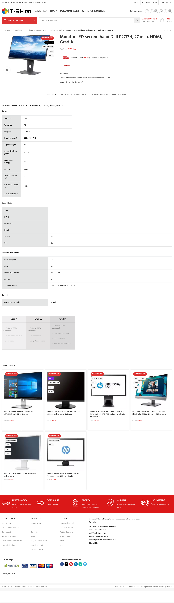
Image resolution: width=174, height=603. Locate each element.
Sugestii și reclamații (9, 545)
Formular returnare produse (12, 540)
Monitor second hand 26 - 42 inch (49, 30)
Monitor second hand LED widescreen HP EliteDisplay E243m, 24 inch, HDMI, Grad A (149, 413)
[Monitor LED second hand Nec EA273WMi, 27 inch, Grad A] (23, 452)
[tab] (52, 95)
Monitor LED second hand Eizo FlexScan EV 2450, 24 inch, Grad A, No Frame (63, 413)
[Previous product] (164, 30)
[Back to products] (167, 30)
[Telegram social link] (170, 11)
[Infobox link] (150, 20)
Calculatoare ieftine (38, 545)
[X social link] (152, 11)
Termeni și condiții (67, 523)
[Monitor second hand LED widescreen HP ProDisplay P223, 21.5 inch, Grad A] (65, 452)
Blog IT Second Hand (39, 540)
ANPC (62, 540)
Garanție (34, 532)
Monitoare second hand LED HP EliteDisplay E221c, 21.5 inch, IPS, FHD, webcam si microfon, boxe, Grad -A (108, 414)
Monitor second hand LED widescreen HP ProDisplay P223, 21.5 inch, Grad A (63, 475)
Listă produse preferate (11, 527)
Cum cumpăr (7, 532)
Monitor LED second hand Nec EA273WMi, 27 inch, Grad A (21, 475)
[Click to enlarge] (7, 70)
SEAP (33, 536)
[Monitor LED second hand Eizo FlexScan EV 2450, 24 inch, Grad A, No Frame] (65, 390)
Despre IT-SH (36, 523)
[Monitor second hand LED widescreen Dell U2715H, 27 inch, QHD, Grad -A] (23, 390)
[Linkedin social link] (161, 11)
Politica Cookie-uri (67, 532)
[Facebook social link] (147, 11)
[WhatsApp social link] (165, 11)
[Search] (137, 20)
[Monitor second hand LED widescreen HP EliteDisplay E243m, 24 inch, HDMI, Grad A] (151, 390)
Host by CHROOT (8, 573)
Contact (34, 527)
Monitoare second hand (24, 30)
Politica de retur (66, 536)
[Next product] (170, 30)
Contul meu (6, 523)
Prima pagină (7, 30)
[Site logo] (16, 11)
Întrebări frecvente (9, 536)
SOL (61, 545)
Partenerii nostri (37, 549)
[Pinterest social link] (156, 11)
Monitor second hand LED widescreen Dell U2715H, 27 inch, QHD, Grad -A (20, 413)
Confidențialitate (66, 527)
